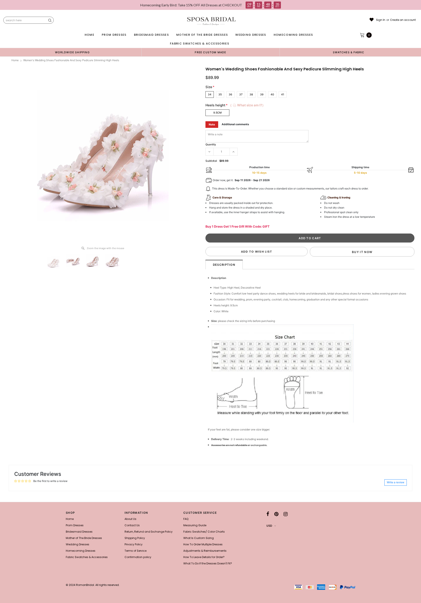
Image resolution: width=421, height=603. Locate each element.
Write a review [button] (395, 482)
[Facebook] (267, 514)
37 (241, 94)
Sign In (380, 20)
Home (15, 60)
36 (230, 94)
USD (269, 526)
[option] (72, 52)
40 (272, 94)
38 (251, 94)
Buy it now (362, 252)
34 (209, 94)
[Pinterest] (276, 514)
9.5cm (217, 112)
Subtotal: (211, 161)
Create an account (403, 20)
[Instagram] (286, 514)
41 (282, 94)
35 (220, 94)
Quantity (210, 144)
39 (262, 94)
